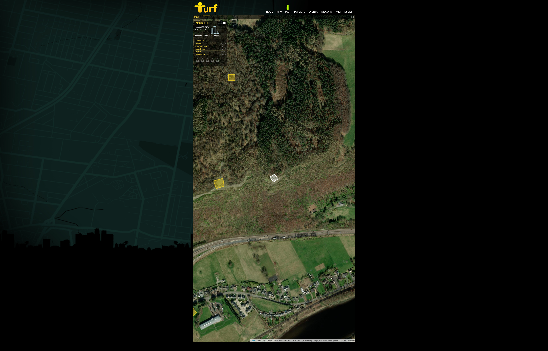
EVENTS (313, 12)
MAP (287, 12)
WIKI (338, 12)
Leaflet (253, 340)
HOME (269, 12)
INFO (279, 12)
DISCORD (326, 12)
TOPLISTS (299, 12)
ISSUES (348, 12)
